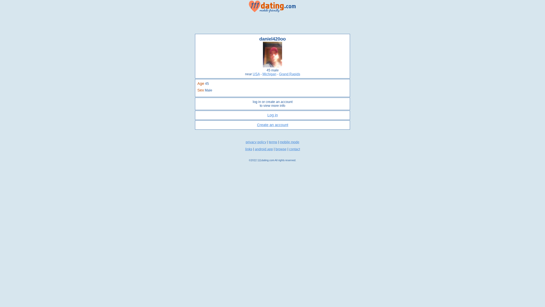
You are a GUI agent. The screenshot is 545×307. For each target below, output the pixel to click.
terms (273, 142)
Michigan (269, 74)
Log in (272, 115)
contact (294, 149)
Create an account (272, 125)
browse (281, 149)
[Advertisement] (272, 23)
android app (264, 149)
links (248, 149)
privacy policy (256, 142)
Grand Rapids (289, 74)
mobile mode (289, 142)
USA (256, 74)
